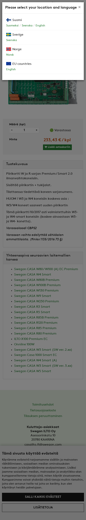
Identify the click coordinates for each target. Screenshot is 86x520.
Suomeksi (12, 25)
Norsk (10, 54)
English (40, 25)
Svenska (27, 25)
